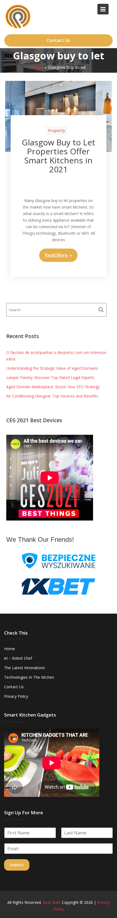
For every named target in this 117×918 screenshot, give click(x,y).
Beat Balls (52, 902)
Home (37, 67)
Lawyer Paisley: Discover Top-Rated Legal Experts (50, 377)
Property (56, 130)
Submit (17, 864)
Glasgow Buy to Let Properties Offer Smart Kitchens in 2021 (58, 156)
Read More (56, 255)
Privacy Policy (16, 696)
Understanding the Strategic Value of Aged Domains (52, 368)
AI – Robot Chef (18, 658)
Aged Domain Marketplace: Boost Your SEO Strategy (53, 386)
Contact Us (58, 40)
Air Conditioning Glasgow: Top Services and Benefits (52, 396)
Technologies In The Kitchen (29, 677)
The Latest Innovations (24, 667)
